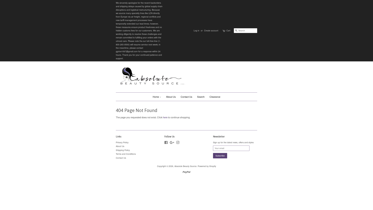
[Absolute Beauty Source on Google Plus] (172, 142)
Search (201, 96)
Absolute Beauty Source (185, 166)
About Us (171, 96)
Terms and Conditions (126, 153)
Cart (228, 30)
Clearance (215, 96)
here (165, 117)
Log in (196, 30)
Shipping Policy (123, 150)
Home (156, 96)
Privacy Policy (122, 142)
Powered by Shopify (207, 166)
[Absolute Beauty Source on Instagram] (177, 142)
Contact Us (186, 96)
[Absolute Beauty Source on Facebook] (166, 142)
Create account (211, 30)
